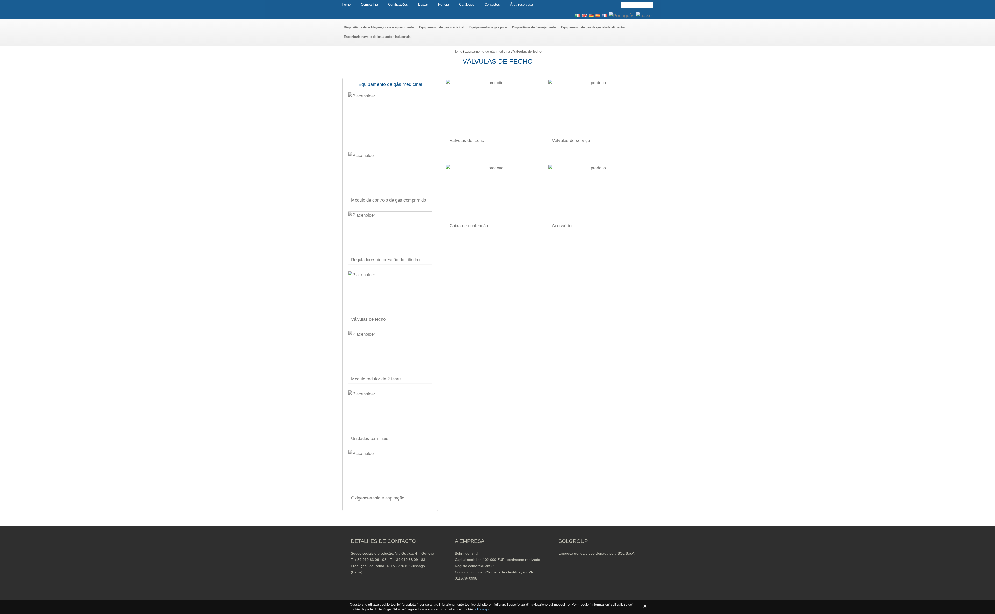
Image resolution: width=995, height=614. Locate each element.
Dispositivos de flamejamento (534, 27)
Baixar (423, 4)
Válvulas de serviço (571, 140)
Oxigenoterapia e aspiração (377, 498)
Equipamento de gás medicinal (441, 27)
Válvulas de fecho (467, 140)
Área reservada (521, 4)
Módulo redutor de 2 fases (376, 378)
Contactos (492, 4)
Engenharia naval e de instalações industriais (377, 37)
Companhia (369, 4)
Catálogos (466, 4)
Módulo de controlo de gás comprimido (388, 200)
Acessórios (563, 225)
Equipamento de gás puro (488, 27)
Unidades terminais (369, 438)
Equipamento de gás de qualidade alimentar (593, 27)
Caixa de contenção (469, 225)
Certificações (398, 4)
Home (346, 4)
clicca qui (482, 609)
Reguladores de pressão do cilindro (385, 259)
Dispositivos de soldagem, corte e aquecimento (379, 27)
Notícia (443, 4)
